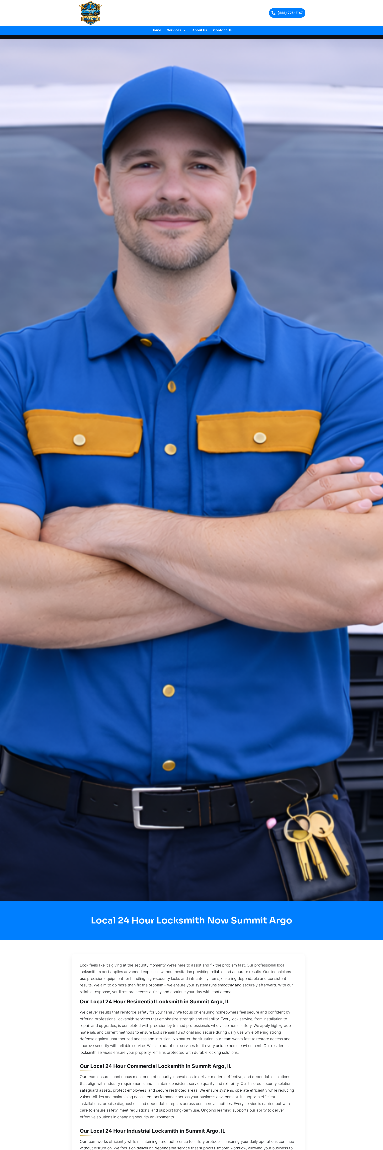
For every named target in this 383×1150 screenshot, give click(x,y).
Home (156, 30)
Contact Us (222, 30)
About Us (199, 30)
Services (174, 30)
